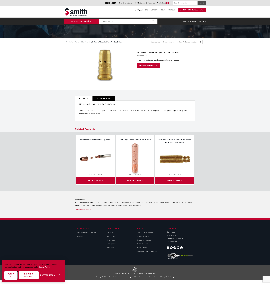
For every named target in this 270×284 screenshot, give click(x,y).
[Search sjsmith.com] (153, 21)
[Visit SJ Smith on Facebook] (168, 247)
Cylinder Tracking (143, 236)
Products (69, 42)
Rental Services (142, 244)
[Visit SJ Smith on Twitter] (178, 247)
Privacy (163, 277)
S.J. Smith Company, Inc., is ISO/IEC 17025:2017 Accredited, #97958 (135, 273)
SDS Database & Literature (86, 232)
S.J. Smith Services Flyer (192, 10)
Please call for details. (83, 209)
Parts (77, 42)
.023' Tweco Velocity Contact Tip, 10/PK (95, 139)
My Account (142, 10)
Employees (111, 240)
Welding (201, 21)
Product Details (95, 180)
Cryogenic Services (144, 240)
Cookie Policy (170, 277)
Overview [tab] (83, 98)
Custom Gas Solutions (145, 232)
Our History (111, 236)
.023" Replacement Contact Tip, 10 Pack (135, 139)
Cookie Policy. (44, 267)
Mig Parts (84, 42)
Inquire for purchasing (148, 65)
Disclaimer (80, 199)
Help (120, 3)
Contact (171, 10)
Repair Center (142, 248)
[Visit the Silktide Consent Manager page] (59, 274)
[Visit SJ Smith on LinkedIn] (171, 247)
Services (193, 21)
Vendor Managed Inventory (147, 251)
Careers (154, 10)
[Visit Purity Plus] (187, 256)
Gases (185, 21)
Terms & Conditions (154, 277)
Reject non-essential (29, 275)
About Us (151, 3)
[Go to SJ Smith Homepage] (75, 12)
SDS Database (139, 3)
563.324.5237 (110, 3)
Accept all (11, 275)
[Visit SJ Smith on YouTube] (174, 247)
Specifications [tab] (103, 98)
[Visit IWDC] (173, 256)
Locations (128, 3)
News (163, 10)
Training (79, 236)
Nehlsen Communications (141, 277)
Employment (111, 244)
